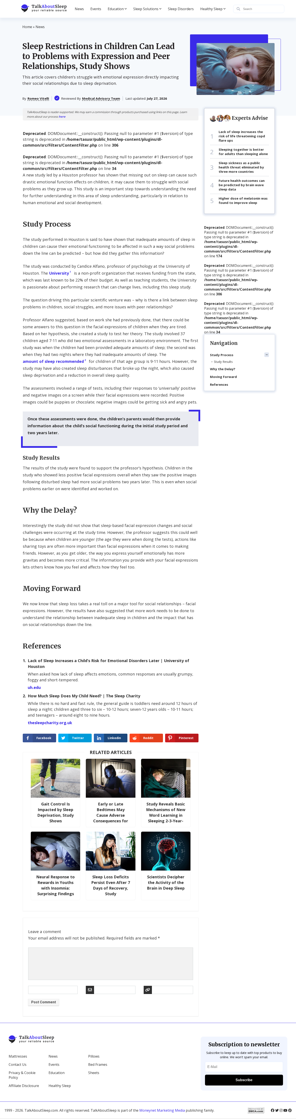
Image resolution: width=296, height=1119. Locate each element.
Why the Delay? (222, 369)
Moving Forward (223, 377)
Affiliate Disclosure (24, 1085)
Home (27, 26)
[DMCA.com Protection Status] (255, 1110)
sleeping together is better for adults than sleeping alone (243, 151)
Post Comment (43, 1002)
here (62, 116)
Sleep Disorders (181, 8)
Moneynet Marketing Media (162, 1110)
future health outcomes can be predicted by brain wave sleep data (242, 184)
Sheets (93, 1072)
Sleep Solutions (145, 8)
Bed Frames (97, 1064)
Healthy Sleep (211, 8)
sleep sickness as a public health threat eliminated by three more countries (241, 167)
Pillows (93, 1056)
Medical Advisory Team (101, 98)
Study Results (223, 362)
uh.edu (34, 687)
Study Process (221, 355)
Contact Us (17, 1064)
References (219, 384)
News (79, 8)
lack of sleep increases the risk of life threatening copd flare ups (242, 136)
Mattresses (18, 1056)
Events (95, 8)
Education (116, 8)
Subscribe (244, 1080)
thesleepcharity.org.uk (50, 722)
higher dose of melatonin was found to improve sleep (243, 200)
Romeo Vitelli (38, 98)
